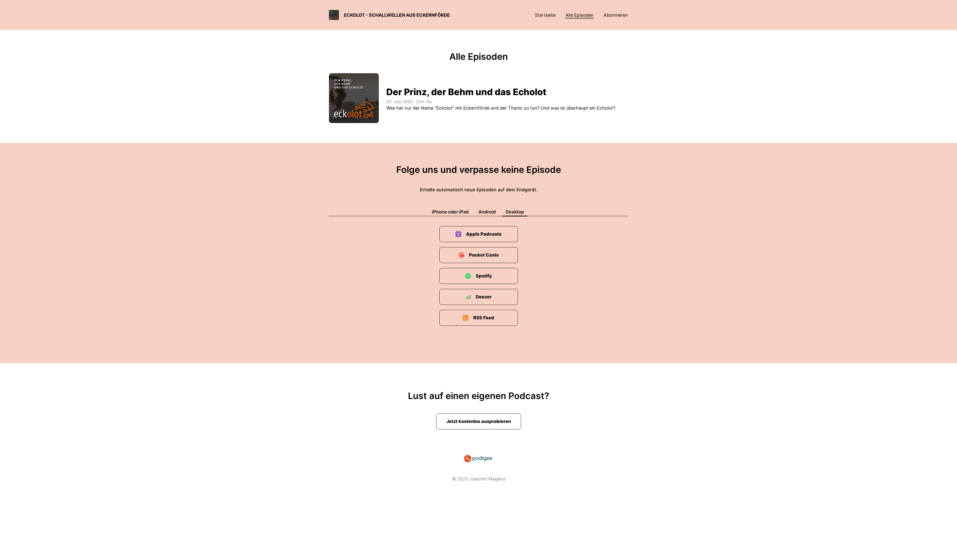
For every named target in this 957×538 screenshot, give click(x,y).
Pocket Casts (484, 255)
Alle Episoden (579, 15)
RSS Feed (483, 317)
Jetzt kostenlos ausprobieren (478, 421)
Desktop (515, 211)
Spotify (484, 275)
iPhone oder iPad (450, 211)
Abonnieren (616, 15)
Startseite (545, 15)
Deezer (484, 296)
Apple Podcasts (483, 234)
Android (487, 211)
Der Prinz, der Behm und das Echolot (466, 91)
